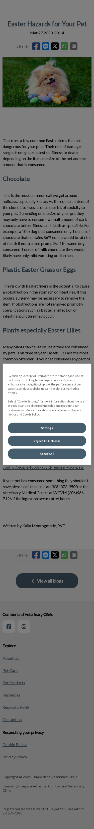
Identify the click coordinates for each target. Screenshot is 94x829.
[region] (46, 414)
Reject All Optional (47, 440)
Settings (47, 427)
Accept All (47, 453)
